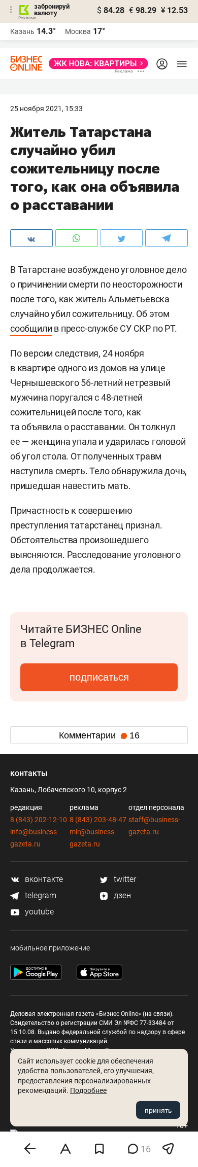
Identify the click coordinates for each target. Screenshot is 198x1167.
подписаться (99, 677)
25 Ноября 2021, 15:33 (46, 108)
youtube (38, 911)
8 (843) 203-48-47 (98, 820)
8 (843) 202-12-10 (38, 820)
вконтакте (43, 879)
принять (158, 1110)
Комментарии (99, 735)
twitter (124, 879)
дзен (121, 895)
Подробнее (88, 1090)
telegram (39, 895)
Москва (78, 31)
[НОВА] (95, 63)
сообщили (31, 328)
